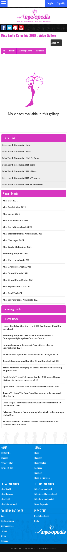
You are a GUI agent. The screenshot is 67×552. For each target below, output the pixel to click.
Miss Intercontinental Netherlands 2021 (22, 233)
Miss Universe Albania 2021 (17, 260)
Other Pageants (44, 484)
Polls (36, 521)
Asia (2, 516)
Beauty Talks (40, 463)
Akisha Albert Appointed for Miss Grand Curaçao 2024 (30, 354)
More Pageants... (42, 504)
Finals (12, 50)
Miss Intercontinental (44, 499)
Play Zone (40, 511)
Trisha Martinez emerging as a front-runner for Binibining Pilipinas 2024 (32, 369)
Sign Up (61, 3)
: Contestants (22, 184)
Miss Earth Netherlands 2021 (17, 227)
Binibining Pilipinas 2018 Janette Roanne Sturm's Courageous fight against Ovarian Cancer (28, 337)
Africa (3, 536)
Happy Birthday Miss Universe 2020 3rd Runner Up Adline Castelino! (32, 327)
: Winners (21, 178)
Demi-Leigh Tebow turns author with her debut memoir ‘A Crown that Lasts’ (32, 404)
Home (4, 448)
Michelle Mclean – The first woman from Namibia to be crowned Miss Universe (30, 423)
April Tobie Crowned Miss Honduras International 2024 (31, 386)
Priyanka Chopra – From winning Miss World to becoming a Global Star (33, 413)
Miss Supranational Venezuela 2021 (21, 299)
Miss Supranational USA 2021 (18, 286)
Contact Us (6, 453)
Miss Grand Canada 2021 (15, 273)
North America (7, 526)
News (37, 448)
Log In (50, 3)
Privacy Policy (7, 463)
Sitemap (4, 458)
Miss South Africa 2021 (14, 207)
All (4, 50)
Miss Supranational (43, 489)
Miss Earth (5, 499)
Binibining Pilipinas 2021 (15, 253)
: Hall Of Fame (20, 158)
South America (7, 521)
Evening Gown (25, 50)
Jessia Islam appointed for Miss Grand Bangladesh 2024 (31, 361)
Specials (38, 473)
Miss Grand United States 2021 (18, 280)
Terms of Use (7, 468)
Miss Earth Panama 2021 (15, 220)
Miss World (6, 489)
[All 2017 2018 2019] (56, 42)
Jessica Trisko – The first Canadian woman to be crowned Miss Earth (32, 394)
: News (16, 151)
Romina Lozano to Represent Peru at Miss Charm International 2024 (28, 346)
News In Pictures (42, 478)
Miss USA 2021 (10, 200)
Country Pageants (12, 511)
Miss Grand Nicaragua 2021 (17, 266)
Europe (4, 531)
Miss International (9, 504)
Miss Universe (7, 494)
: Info (16, 145)
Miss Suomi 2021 (11, 214)
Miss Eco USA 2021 (12, 293)
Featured (38, 468)
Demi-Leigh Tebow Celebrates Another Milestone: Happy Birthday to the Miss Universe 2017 (31, 378)
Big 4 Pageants (10, 484)
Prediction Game (41, 516)
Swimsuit (40, 50)
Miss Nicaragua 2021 (13, 240)
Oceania (4, 541)
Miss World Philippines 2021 (17, 247)
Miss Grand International (45, 494)
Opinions (38, 458)
